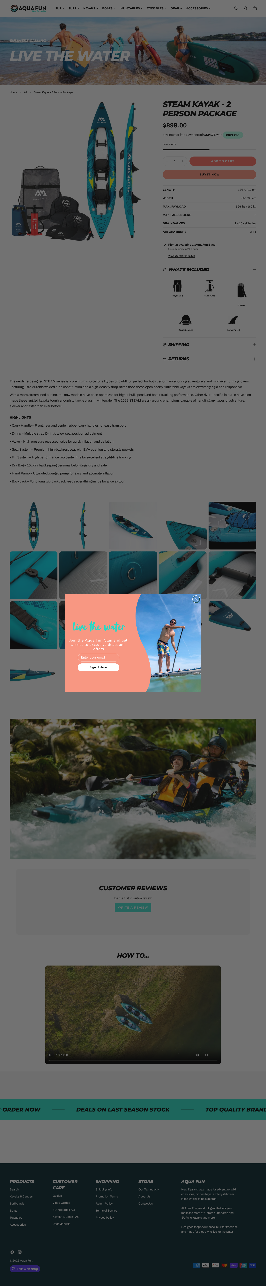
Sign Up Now (98, 667)
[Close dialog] (196, 599)
